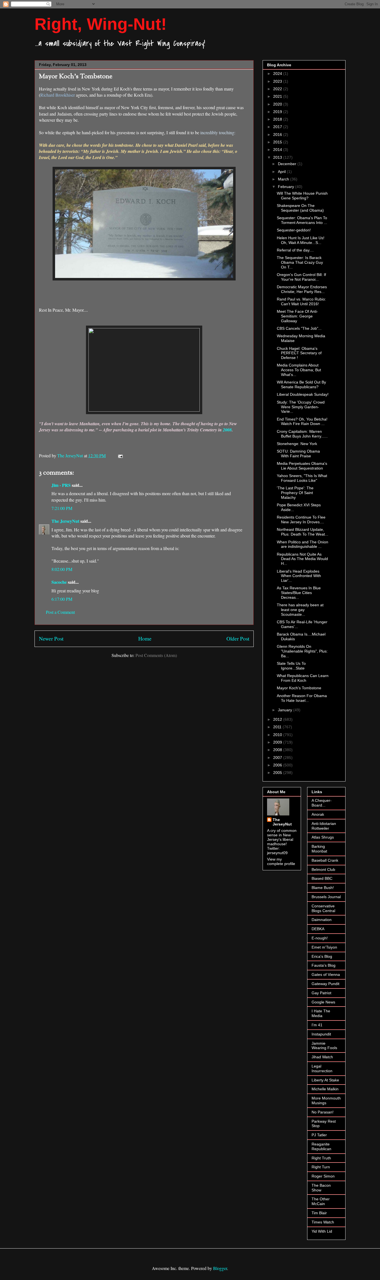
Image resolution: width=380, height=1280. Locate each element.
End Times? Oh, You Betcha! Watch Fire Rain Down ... (302, 421)
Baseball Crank (325, 860)
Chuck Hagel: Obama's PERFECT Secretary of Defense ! (299, 353)
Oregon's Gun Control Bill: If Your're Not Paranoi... (301, 277)
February (286, 186)
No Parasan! (323, 1112)
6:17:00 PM (61, 599)
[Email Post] (120, 455)
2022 (278, 89)
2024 (278, 73)
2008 (227, 430)
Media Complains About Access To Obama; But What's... (299, 370)
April (282, 171)
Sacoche (59, 582)
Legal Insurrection (322, 1068)
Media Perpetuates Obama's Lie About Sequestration (302, 465)
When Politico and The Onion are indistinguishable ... (302, 544)
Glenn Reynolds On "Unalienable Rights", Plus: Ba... (302, 651)
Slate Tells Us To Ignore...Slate (291, 665)
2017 (278, 126)
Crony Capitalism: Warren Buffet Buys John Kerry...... (302, 433)
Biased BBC (322, 878)
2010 (278, 734)
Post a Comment (60, 612)
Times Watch (323, 1222)
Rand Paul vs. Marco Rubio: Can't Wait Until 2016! (301, 301)
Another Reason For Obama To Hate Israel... (302, 698)
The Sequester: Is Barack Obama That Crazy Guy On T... (300, 262)
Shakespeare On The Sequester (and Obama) (300, 207)
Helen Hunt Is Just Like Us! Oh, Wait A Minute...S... (300, 240)
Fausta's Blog (323, 965)
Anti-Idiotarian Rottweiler (324, 825)
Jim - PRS (61, 485)
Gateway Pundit (325, 983)
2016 (278, 134)
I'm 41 (317, 1025)
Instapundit (321, 1034)
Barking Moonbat (319, 848)
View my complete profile (281, 861)
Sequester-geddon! (294, 230)
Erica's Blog (322, 956)
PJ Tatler (319, 1135)
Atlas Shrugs (323, 837)
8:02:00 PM (61, 569)
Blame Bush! (323, 887)
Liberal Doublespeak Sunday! (303, 394)
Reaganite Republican (321, 1146)
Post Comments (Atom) (156, 655)
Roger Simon (323, 1176)
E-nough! (320, 938)
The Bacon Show (321, 1187)
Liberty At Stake (325, 1080)
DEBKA (318, 929)
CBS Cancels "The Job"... (299, 328)
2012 (278, 719)
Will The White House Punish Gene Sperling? (302, 195)
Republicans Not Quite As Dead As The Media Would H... (302, 559)
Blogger (220, 1268)
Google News (323, 1002)
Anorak (318, 814)
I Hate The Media (321, 1013)
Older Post (237, 638)
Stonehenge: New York (297, 443)
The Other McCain (321, 1201)
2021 (278, 96)
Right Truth (321, 1158)
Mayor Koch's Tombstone (299, 688)
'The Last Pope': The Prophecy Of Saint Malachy (295, 493)
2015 (278, 142)
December (287, 164)
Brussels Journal (326, 897)
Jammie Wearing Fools (324, 1045)
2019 (278, 111)
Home (145, 638)
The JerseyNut (65, 521)
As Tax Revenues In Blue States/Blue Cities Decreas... (299, 593)
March (284, 179)
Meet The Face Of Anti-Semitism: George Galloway (297, 316)
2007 (278, 757)
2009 (278, 742)
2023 (278, 81)
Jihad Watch (322, 1057)
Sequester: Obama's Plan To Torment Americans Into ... (302, 220)
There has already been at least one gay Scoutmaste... (300, 610)
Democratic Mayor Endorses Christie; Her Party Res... (302, 289)
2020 (278, 104)
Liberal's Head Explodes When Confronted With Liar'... (299, 576)
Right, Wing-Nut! (100, 24)
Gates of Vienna (326, 974)
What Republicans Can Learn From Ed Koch (303, 678)
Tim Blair (319, 1213)
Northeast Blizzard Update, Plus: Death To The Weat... (302, 531)
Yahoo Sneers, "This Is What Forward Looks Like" (302, 478)
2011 (278, 727)
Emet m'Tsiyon (324, 947)
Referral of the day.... (295, 250)
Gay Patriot (321, 993)
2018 (278, 119)
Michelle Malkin (325, 1089)
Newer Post (51, 638)
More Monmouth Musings (326, 1100)
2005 (278, 772)
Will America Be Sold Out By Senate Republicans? (301, 384)
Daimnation (322, 919)
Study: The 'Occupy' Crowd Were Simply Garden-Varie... (301, 407)
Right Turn (321, 1167)
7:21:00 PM (61, 508)
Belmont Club (323, 869)
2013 (278, 157)
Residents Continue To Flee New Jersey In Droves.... (301, 519)
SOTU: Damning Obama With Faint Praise (298, 453)
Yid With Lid (322, 1231)
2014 (278, 149)
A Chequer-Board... (322, 802)
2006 (278, 765)
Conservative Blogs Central (323, 908)
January (285, 710)
